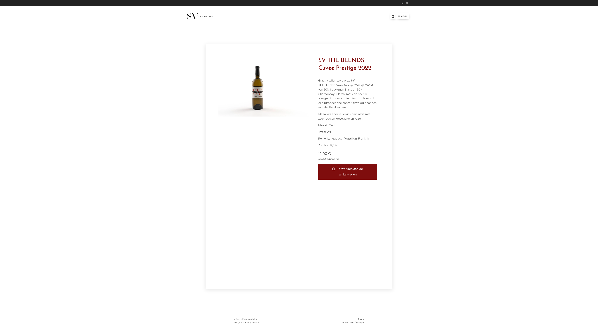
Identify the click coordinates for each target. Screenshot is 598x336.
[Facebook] (407, 3)
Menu (404, 16)
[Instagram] (402, 3)
